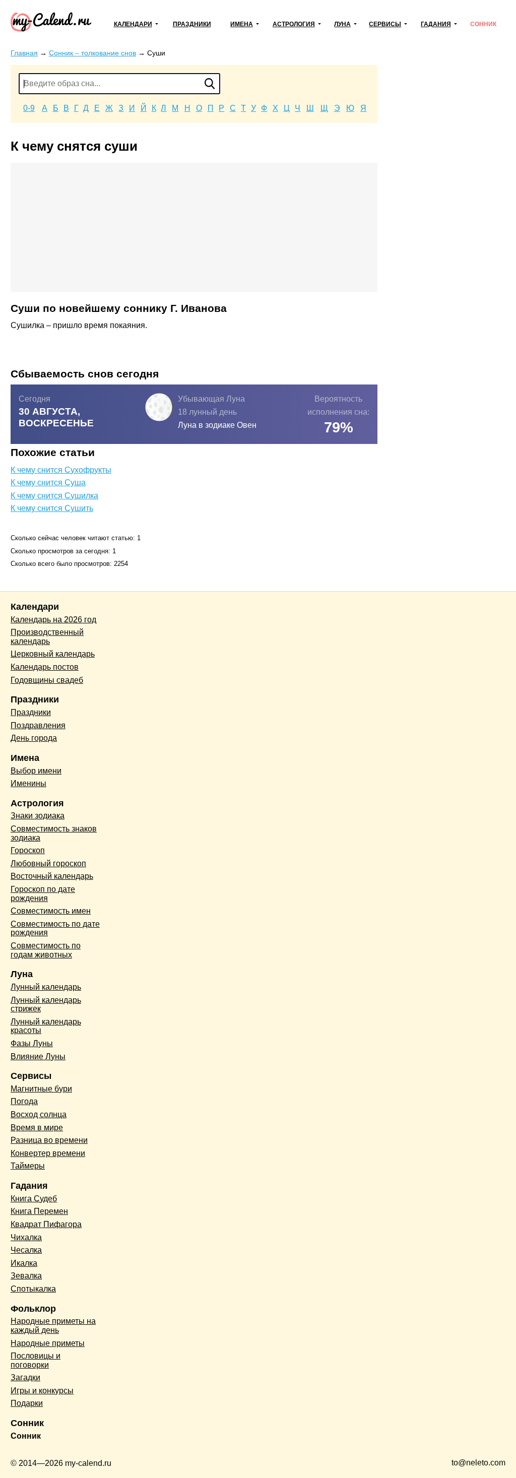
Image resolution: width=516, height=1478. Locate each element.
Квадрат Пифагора (46, 1224)
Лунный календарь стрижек (46, 1004)
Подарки (27, 1403)
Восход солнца (39, 1114)
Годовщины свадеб (47, 680)
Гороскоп (28, 850)
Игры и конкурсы (42, 1390)
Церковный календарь (53, 654)
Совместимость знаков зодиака (54, 833)
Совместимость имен (51, 911)
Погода (24, 1101)
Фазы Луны (32, 1043)
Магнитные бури (41, 1088)
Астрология (294, 24)
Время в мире (37, 1127)
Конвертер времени (48, 1153)
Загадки (25, 1377)
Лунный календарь (46, 987)
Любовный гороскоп (48, 863)
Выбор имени (36, 770)
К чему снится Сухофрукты (61, 470)
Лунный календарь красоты (46, 1026)
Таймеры (28, 1166)
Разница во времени (49, 1140)
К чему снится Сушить (52, 508)
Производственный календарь (47, 637)
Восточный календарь (52, 876)
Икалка (24, 1263)
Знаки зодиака (37, 815)
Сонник (483, 24)
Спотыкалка (33, 1288)
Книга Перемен (39, 1211)
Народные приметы (48, 1343)
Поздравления (38, 725)
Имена (241, 24)
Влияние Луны (38, 1056)
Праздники (192, 24)
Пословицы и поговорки (35, 1360)
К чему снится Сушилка (54, 495)
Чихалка (26, 1237)
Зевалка (26, 1275)
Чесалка (26, 1250)
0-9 (29, 108)
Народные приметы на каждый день (53, 1325)
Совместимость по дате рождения (55, 928)
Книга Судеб (34, 1198)
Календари (133, 24)
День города (34, 738)
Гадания (436, 24)
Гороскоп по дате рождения (43, 894)
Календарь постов (45, 667)
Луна (342, 24)
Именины (28, 783)
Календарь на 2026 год (53, 619)
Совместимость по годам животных (46, 950)
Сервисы (385, 24)
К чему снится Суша (48, 482)
